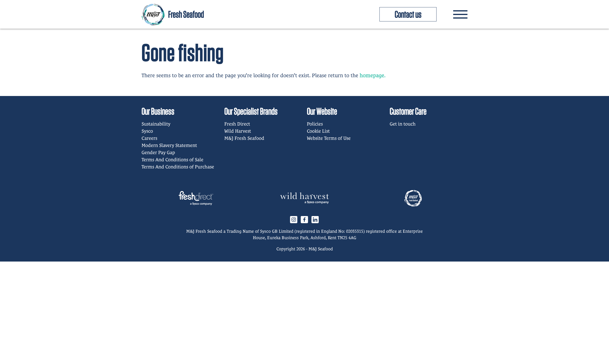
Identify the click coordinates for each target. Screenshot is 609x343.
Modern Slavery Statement (169, 145)
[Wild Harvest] (304, 198)
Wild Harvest (237, 131)
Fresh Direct (237, 123)
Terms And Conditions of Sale (172, 159)
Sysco (147, 131)
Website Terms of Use (329, 138)
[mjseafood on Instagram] (294, 219)
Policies (315, 123)
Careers (149, 138)
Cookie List (318, 131)
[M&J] (413, 198)
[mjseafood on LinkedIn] (315, 219)
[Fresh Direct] (196, 198)
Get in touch (403, 123)
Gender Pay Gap (158, 152)
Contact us (408, 14)
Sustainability (156, 123)
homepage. (373, 75)
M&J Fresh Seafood (244, 138)
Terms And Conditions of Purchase (178, 166)
